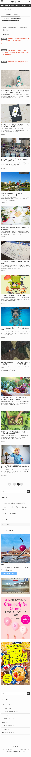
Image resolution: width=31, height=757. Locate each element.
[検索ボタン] (29, 2)
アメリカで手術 (16, 20)
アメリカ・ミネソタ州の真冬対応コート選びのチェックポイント (15, 508)
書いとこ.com (22, 751)
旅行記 (6, 729)
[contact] (17, 746)
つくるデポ (15, 751)
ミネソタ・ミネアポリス (7, 20)
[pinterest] (13, 746)
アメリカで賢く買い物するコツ (9, 513)
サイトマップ (15, 749)
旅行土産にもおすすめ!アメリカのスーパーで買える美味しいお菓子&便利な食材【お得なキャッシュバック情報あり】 (15, 52)
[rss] (15, 746)
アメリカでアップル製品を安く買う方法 (18, 61)
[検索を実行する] (28, 491)
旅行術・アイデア (9, 725)
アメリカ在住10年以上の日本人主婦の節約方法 (13, 503)
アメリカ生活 (7, 704)
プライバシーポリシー (24, 749)
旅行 (5, 722)
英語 (12, 18)
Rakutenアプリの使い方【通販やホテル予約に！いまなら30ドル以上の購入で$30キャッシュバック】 (15, 41)
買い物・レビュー (17, 18)
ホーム (3, 749)
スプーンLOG (15, 2)
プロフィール (9, 749)
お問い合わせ (9, 751)
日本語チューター (8, 732)
